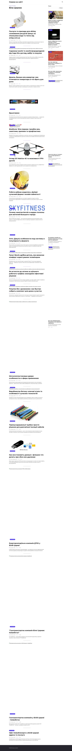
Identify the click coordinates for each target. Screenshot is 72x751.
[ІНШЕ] (55, 60)
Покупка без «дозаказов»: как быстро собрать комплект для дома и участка (25, 280)
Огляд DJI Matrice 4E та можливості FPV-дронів (26, 160)
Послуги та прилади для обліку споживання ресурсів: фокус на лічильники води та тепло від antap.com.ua (22, 34)
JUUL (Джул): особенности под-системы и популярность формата (27, 230)
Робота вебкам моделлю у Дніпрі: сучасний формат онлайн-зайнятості (24, 193)
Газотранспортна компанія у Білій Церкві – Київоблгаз (26, 709)
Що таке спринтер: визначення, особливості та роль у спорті (55, 63)
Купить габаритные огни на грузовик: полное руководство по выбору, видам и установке (54, 43)
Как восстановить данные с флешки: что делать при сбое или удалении (26, 446)
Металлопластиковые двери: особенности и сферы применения (24, 367)
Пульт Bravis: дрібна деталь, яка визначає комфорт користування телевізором (26, 246)
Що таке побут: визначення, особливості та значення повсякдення (55, 72)
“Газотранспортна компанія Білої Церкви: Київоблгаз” (27, 622)
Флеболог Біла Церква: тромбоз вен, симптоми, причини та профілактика (24, 130)
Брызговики (14, 113)
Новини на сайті (16, 2)
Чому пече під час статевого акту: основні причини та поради (55, 155)
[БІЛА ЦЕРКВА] (19, 28)
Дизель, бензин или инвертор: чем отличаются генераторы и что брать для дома (26, 79)
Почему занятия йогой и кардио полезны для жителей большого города (26, 213)
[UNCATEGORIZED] (55, 152)
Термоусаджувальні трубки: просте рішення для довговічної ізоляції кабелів (26, 416)
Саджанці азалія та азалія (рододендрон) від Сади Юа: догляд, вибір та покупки (26, 52)
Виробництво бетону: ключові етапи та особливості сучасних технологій (25, 382)
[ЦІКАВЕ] (55, 18)
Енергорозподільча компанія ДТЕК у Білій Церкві (24, 534)
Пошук (61, 7)
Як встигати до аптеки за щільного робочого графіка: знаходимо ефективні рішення (26, 264)
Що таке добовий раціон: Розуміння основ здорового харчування (55, 322)
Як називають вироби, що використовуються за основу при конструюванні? (55, 238)
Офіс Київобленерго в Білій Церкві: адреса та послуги (24, 724)
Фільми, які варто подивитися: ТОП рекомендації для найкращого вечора (55, 21)
